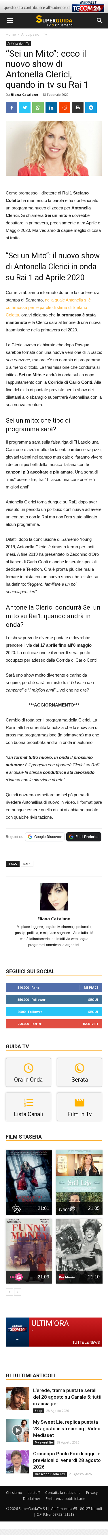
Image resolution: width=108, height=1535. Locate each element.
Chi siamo (14, 1492)
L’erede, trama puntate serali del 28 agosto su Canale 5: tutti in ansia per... (67, 1396)
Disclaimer (31, 1498)
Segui (93, 999)
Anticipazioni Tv (34, 34)
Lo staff (34, 1492)
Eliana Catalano (24, 94)
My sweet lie (44, 1442)
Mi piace (91, 987)
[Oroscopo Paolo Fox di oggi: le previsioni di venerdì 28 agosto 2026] (17, 1461)
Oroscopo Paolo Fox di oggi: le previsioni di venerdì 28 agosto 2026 (67, 1460)
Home (11, 34)
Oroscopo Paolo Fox (50, 1474)
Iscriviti (90, 1024)
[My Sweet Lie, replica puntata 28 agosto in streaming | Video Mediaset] (17, 1430)
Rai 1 (27, 864)
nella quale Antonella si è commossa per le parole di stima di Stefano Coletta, (48, 307)
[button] (100, 20)
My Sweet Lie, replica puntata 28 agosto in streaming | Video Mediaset (67, 1428)
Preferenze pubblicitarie (65, 1498)
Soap (38, 1411)
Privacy (92, 1492)
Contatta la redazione (63, 1492)
